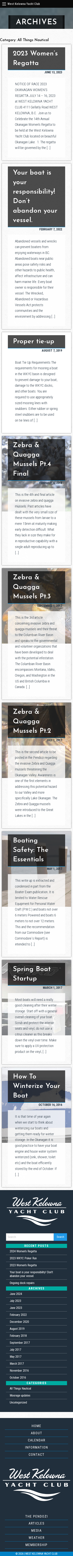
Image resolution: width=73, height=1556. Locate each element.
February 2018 (18, 1336)
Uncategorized (18, 1402)
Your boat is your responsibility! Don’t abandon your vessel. (31, 1274)
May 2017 (15, 1356)
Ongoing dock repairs (22, 1283)
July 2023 (15, 1301)
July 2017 (15, 1349)
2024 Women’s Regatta (23, 1251)
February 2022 (18, 1315)
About (36, 1433)
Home (36, 1426)
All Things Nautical (20, 1388)
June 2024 (16, 1294)
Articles (37, 1523)
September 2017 (20, 1342)
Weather (37, 1538)
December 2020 (19, 1322)
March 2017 (17, 1363)
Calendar (36, 1440)
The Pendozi (36, 1516)
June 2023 (16, 1308)
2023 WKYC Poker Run (23, 1258)
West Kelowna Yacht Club (23, 4)
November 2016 (19, 1370)
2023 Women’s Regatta (23, 1265)
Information (36, 1447)
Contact (37, 1454)
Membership (36, 1545)
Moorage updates (20, 1395)
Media (36, 1530)
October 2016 (18, 1377)
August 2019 (17, 1329)
